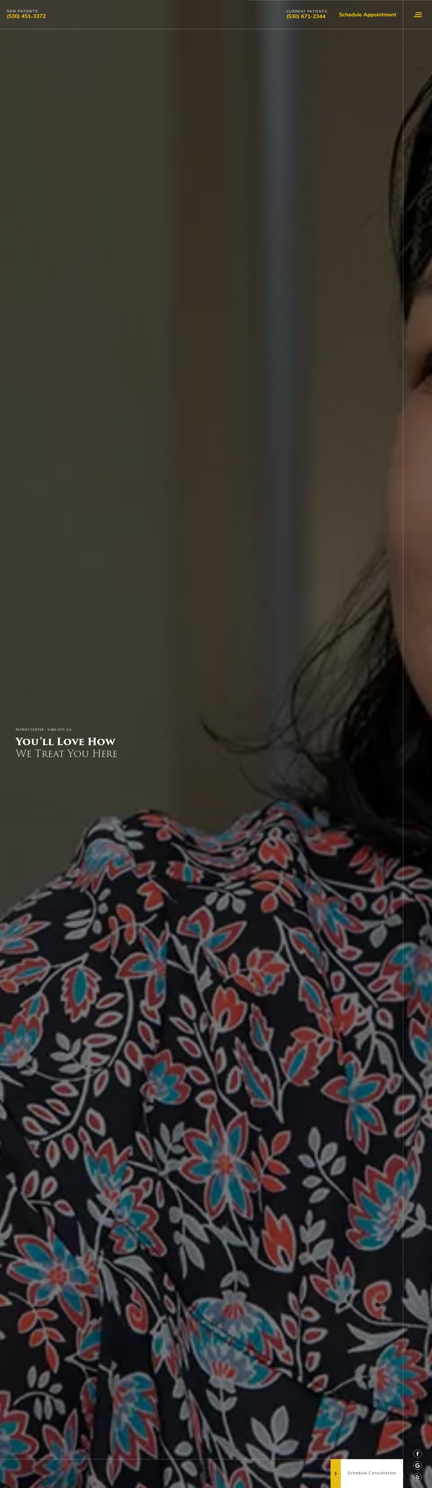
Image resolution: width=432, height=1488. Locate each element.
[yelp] (418, 1477)
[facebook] (418, 1454)
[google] (418, 1465)
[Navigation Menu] (417, 14)
